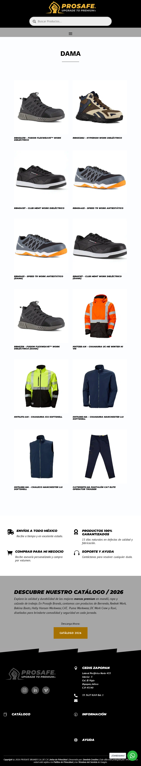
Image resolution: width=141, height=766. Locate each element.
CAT (13, 741)
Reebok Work (18, 719)
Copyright (8, 759)
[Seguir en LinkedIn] (35, 690)
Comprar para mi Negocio (39, 551)
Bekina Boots (18, 726)
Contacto (86, 719)
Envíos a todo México (37, 531)
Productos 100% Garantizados (97, 532)
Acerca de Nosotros (91, 723)
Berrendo (16, 730)
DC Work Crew (19, 723)
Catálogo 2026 (71, 633)
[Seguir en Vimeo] (46, 690)
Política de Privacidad (63, 762)
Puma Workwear (20, 734)
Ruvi (14, 744)
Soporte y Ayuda (98, 551)
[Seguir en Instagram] (24, 690)
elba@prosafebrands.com (95, 700)
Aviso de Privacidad (92, 726)
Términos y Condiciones (94, 730)
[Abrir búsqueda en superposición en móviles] (70, 21)
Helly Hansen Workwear (24, 737)
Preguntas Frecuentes (93, 745)
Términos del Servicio (87, 762)
